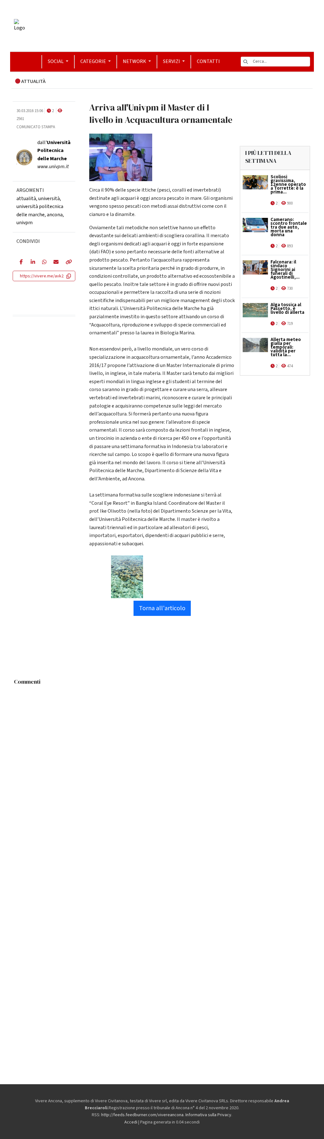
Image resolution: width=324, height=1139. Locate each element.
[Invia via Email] (54, 262)
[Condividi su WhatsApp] (43, 262)
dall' (54, 150)
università (49, 198)
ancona (55, 214)
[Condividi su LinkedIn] (32, 262)
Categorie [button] (93, 61)
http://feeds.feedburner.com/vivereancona (142, 1115)
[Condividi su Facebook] (20, 262)
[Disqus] (162, 767)
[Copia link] (67, 262)
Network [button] (135, 61)
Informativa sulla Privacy (208, 1115)
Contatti (208, 61)
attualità (26, 198)
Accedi (130, 1122)
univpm (24, 222)
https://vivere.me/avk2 (42, 276)
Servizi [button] (172, 61)
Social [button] (56, 61)
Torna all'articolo (162, 608)
